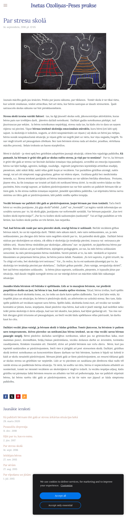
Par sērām (9, 465)
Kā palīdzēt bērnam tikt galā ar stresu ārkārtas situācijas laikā (40, 417)
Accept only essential (60, 505)
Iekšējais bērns (12, 455)
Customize (67, 485)
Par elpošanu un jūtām (17, 474)
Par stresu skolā (12, 445)
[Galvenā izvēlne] (5, 5)
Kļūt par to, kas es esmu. (18, 436)
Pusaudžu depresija (15, 426)
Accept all (60, 495)
